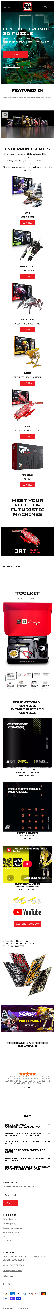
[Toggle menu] (5, 6)
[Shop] (27, 1018)
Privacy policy (9, 1223)
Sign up (10, 1203)
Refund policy (9, 1219)
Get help (7, 1240)
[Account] (44, 6)
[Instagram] (9, 1283)
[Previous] (6, 541)
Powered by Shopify (25, 1308)
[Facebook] (4, 1283)
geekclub (12, 1308)
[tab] (20, 553)
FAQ (5, 1236)
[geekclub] (27, 6)
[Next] (48, 541)
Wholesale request (12, 1232)
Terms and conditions (13, 1227)
